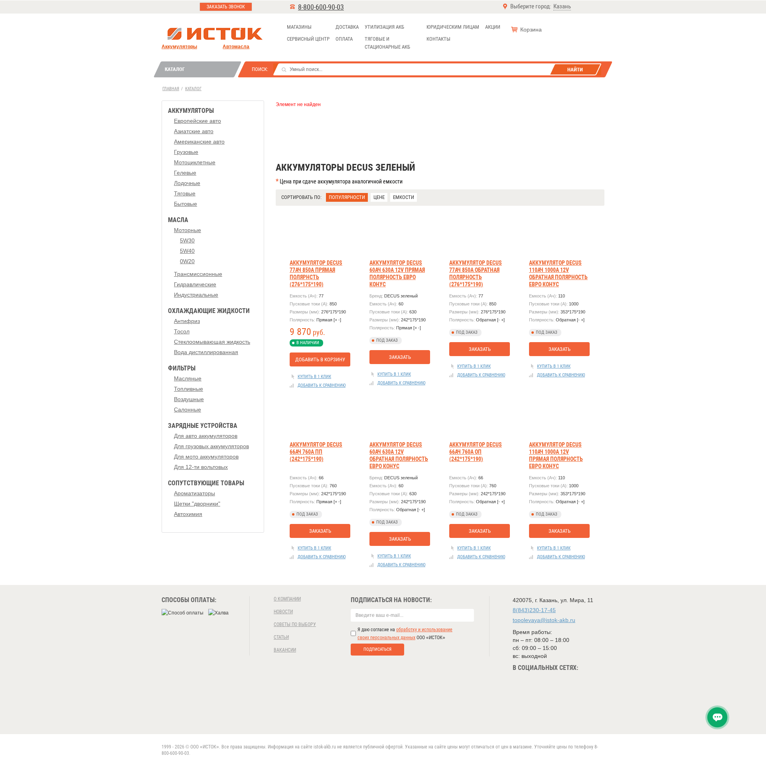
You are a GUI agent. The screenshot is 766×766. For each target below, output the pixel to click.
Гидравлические (195, 284)
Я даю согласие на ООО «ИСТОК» (404, 633)
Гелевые (185, 172)
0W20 (187, 261)
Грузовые (186, 152)
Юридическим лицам (452, 27)
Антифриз (187, 321)
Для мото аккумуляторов (206, 456)
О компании (287, 599)
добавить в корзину (320, 359)
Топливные (188, 389)
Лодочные (187, 183)
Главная (170, 88)
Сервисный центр (308, 39)
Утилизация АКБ (384, 27)
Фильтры (181, 368)
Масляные (187, 378)
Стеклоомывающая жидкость (212, 342)
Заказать (400, 357)
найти (575, 70)
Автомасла (236, 46)
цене (379, 197)
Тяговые (184, 193)
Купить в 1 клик (314, 376)
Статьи (281, 637)
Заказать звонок (226, 7)
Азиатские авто (193, 131)
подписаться (377, 649)
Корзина (531, 29)
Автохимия (188, 514)
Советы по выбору (295, 624)
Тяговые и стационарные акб (387, 43)
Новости (283, 611)
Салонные (187, 409)
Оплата (344, 39)
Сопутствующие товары (206, 483)
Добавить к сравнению (321, 385)
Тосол (182, 331)
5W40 (187, 251)
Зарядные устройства (202, 425)
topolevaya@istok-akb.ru (544, 620)
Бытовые (185, 204)
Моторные (187, 230)
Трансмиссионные (198, 274)
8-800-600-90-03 (321, 7)
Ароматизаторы (194, 493)
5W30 (187, 240)
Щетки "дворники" (197, 503)
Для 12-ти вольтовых (201, 467)
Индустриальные (196, 294)
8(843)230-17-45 (534, 610)
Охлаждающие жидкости (209, 311)
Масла (178, 220)
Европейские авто (197, 121)
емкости (403, 197)
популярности (347, 197)
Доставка (347, 27)
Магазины (299, 27)
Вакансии (285, 650)
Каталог (175, 69)
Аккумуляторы (179, 46)
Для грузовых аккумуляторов (211, 446)
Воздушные (189, 399)
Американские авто (199, 141)
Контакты (438, 39)
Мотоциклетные (194, 162)
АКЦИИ (492, 27)
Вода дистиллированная (206, 352)
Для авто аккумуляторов (205, 436)
